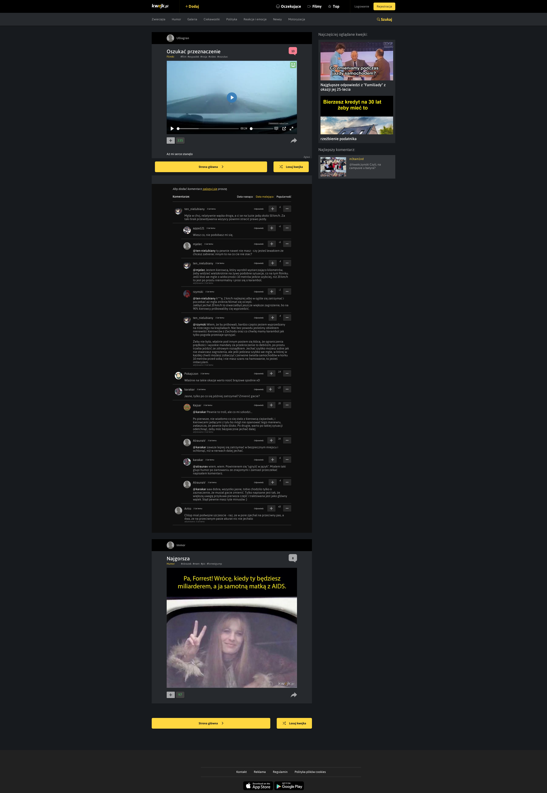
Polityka (231, 19)
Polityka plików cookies (310, 772)
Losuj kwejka (294, 167)
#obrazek (186, 563)
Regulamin (280, 772)
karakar (189, 389)
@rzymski (199, 324)
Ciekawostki (212, 19)
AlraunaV (199, 440)
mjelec (197, 244)
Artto (187, 508)
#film (183, 56)
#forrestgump (214, 563)
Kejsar (197, 405)
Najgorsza (178, 558)
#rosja (203, 56)
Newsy (277, 19)
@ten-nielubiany (204, 250)
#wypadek (193, 56)
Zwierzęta (158, 19)
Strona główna (209, 167)
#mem (196, 563)
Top (336, 6)
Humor (176, 19)
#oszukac (222, 56)
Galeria (192, 19)
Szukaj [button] (386, 19)
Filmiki (170, 56)
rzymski (198, 291)
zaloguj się (210, 189)
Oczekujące (291, 6)
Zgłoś (307, 157)
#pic (203, 563)
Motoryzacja (296, 19)
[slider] (208, 129)
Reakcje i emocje (255, 19)
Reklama (260, 772)
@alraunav (200, 466)
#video (212, 56)
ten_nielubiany (194, 209)
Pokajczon (191, 373)
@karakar (199, 412)
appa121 (198, 228)
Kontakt (241, 772)
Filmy (317, 6)
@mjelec (199, 270)
